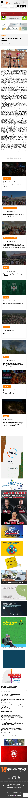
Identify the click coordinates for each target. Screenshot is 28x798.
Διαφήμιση (10, 787)
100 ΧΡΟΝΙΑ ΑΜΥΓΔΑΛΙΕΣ (7, 711)
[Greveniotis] (13, 3)
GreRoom (6, 327)
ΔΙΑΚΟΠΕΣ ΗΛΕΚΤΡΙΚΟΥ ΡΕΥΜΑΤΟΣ (9, 690)
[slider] (13, 582)
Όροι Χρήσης (16, 784)
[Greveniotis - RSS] (25, 6)
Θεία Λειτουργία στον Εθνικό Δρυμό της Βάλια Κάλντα (12, 700)
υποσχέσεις (6, 333)
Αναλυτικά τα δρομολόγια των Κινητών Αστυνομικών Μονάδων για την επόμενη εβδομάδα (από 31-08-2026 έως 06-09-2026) (12, 716)
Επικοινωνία (17, 787)
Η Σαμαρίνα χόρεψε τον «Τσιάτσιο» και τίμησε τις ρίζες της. (13, 215)
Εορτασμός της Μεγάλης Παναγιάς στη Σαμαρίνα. (13, 274)
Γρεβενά (6, 208)
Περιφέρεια (13, 237)
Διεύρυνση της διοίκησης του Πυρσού (13, 303)
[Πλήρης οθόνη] (25, 582)
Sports (6, 297)
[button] (14, 577)
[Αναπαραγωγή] (3, 582)
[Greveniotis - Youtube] (23, 6)
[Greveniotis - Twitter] (20, 6)
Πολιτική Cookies (20, 786)
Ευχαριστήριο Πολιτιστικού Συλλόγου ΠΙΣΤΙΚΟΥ (13, 185)
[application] (14, 577)
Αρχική (10, 784)
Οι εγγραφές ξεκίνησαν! (9, 393)
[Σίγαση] (22, 582)
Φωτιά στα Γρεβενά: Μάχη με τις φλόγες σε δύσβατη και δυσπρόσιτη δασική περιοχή (13, 365)
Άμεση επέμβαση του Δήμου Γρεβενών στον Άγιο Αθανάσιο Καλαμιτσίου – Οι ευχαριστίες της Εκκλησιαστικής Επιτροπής (13, 723)
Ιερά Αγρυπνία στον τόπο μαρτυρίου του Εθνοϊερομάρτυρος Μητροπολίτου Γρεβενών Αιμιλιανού (13, 424)
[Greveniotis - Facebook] (18, 6)
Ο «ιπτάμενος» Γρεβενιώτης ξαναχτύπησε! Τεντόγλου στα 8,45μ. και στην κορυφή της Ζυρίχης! (11, 729)
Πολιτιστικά (7, 178)
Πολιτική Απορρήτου (8, 786)
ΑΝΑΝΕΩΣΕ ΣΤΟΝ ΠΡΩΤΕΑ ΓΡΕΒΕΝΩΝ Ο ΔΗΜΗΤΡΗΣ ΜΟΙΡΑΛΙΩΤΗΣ (10, 695)
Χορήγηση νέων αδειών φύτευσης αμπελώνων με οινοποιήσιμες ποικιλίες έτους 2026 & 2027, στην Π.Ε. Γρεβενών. (13, 706)
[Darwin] (17, 795)
